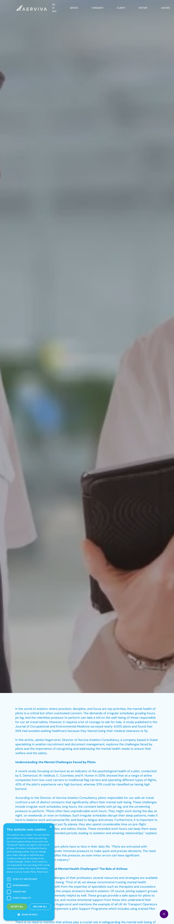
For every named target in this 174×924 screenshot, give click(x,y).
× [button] (50, 827)
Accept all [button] (17, 906)
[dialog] (28, 872)
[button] (29, 914)
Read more (42, 871)
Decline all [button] (40, 906)
